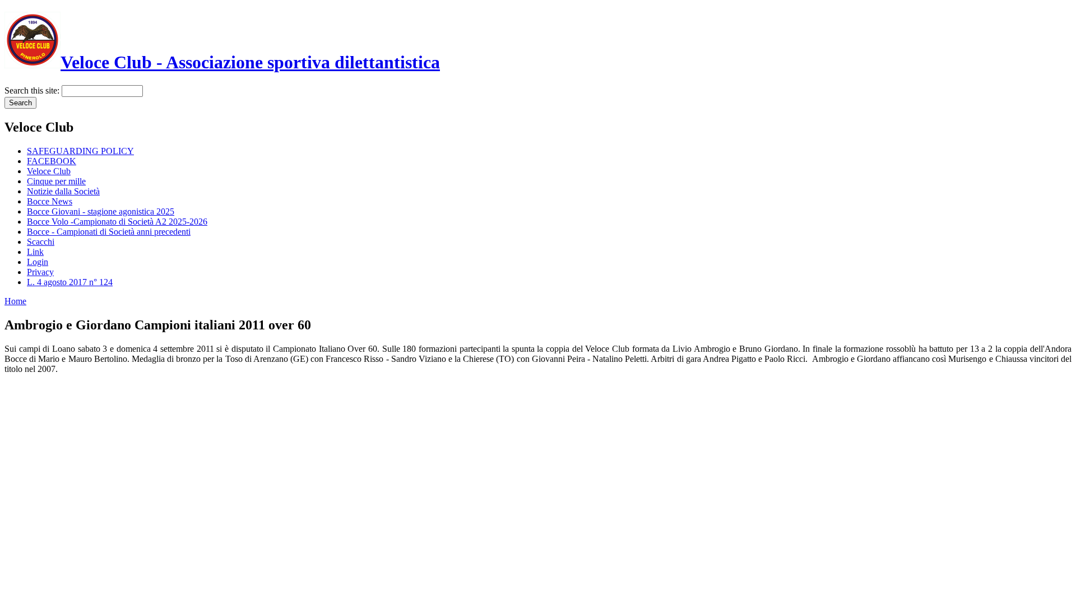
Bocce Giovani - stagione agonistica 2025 (100, 211)
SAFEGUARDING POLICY (80, 151)
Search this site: (33, 90)
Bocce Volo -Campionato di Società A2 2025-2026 (117, 221)
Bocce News (49, 201)
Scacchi (40, 241)
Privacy (40, 272)
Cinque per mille (56, 181)
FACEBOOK (51, 161)
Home (15, 301)
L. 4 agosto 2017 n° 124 (70, 282)
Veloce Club (49, 171)
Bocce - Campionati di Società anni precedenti (109, 231)
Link (35, 252)
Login (37, 262)
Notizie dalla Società (63, 191)
